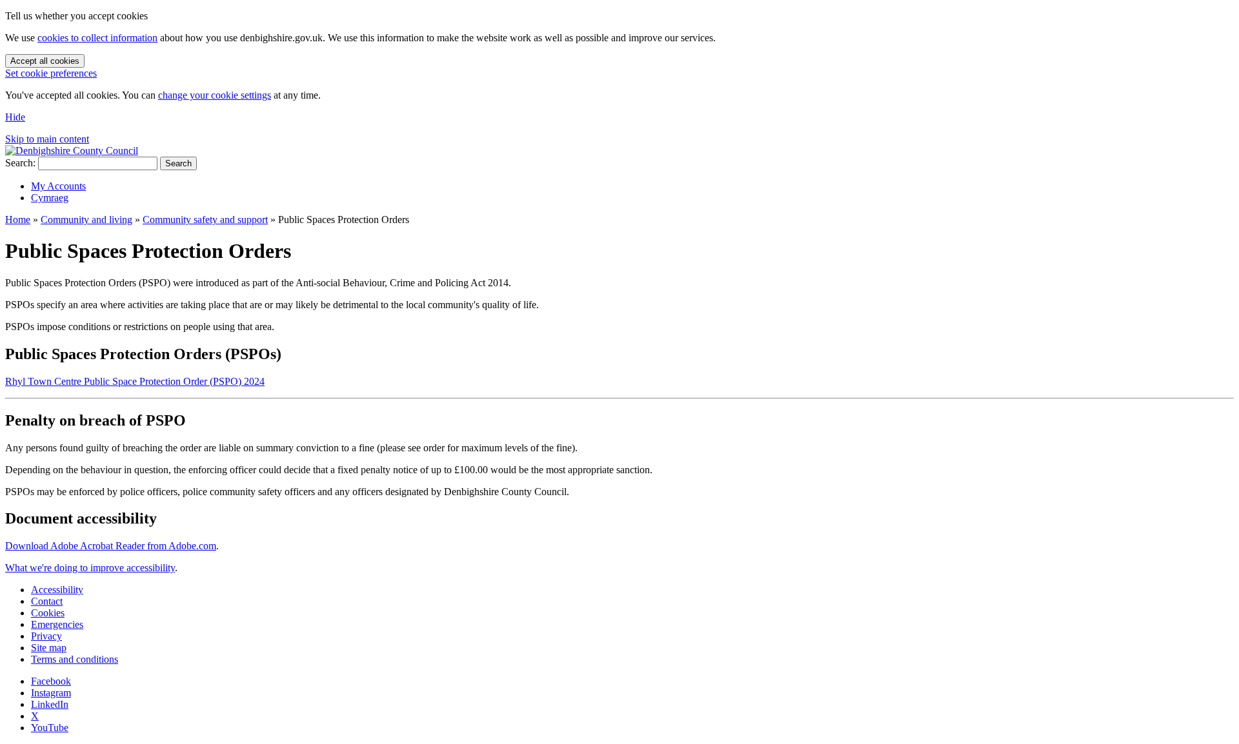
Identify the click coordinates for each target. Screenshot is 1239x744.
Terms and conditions (74, 659)
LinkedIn (49, 704)
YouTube (49, 727)
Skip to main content (47, 138)
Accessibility (57, 589)
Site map (48, 647)
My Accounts (58, 186)
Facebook (51, 681)
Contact (47, 601)
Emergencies (57, 624)
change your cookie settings (214, 95)
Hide (15, 117)
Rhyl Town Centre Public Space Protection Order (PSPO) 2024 (135, 381)
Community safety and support (205, 219)
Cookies (48, 612)
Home (17, 219)
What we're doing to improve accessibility (90, 567)
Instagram (51, 692)
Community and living (86, 219)
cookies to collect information (97, 37)
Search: (20, 162)
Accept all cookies (44, 61)
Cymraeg (49, 197)
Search (178, 163)
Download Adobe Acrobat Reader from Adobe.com (110, 545)
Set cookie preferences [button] (51, 73)
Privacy (46, 636)
